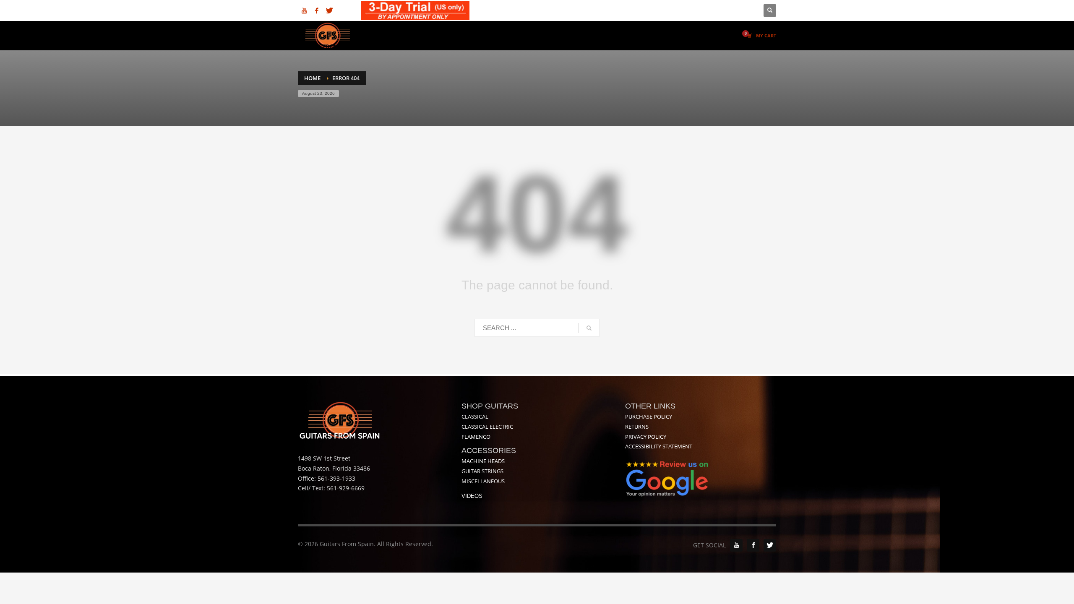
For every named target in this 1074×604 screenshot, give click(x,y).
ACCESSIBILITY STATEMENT (658, 446)
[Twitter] (329, 10)
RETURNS (637, 426)
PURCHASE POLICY (648, 416)
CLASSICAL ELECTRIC (487, 426)
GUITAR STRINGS (482, 471)
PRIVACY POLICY (645, 436)
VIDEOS (471, 496)
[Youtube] (304, 10)
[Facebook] (316, 10)
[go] (589, 328)
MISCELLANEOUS (483, 481)
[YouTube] (736, 545)
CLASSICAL (474, 416)
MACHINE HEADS (483, 461)
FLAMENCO (475, 436)
